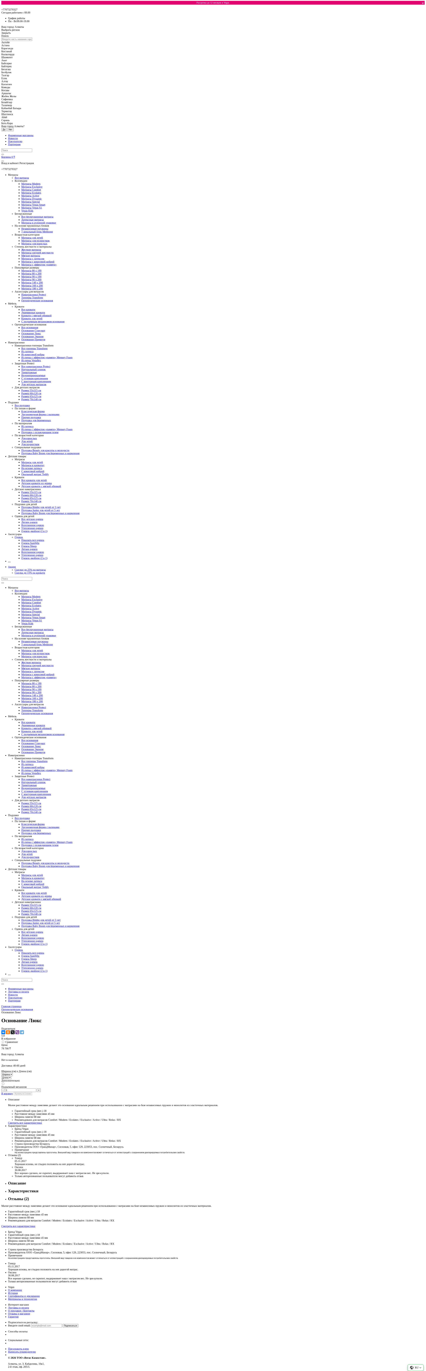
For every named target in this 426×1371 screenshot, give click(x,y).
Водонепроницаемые (33, 375)
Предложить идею (18, 1348)
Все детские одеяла (32, 519)
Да (4, 129)
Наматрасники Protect (33, 294)
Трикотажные (29, 372)
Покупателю (15, 141)
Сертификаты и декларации (24, 1296)
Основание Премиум (33, 339)
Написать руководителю (22, 1351)
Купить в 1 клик (23, 1093)
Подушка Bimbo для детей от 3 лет (41, 507)
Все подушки (22, 405)
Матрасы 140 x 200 (32, 282)
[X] (13, 1032)
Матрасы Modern (30, 183)
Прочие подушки (31, 417)
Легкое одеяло (29, 522)
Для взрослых (29, 438)
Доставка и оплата (18, 991)
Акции (12, 566)
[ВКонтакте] (3, 1032)
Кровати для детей (31, 318)
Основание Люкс (31, 333)
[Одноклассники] (8, 1032)
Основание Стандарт (33, 330)
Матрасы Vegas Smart (33, 204)
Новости (13, 138)
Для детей (27, 441)
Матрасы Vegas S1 (31, 207)
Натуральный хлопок (33, 369)
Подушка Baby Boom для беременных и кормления (50, 453)
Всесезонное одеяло (32, 525)
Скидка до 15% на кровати (30, 572)
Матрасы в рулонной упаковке (38, 222)
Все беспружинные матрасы (37, 216)
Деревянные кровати (33, 312)
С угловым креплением (34, 378)
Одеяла (19, 537)
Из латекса (27, 351)
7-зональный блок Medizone (37, 231)
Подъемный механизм (14, 1086)
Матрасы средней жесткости (37, 252)
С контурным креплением (36, 381)
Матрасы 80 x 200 (31, 273)
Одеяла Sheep (29, 546)
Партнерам (14, 144)
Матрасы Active (30, 195)
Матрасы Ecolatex (31, 192)
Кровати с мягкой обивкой (36, 315)
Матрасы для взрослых (34, 243)
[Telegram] (22, 1032)
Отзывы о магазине (19, 1313)
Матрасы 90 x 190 (31, 276)
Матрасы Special (30, 201)
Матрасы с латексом (32, 258)
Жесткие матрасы (31, 249)
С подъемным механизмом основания (42, 321)
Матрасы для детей (32, 237)
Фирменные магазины (20, 135)
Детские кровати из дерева (36, 483)
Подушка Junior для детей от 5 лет (40, 510)
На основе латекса (31, 468)
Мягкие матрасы (30, 255)
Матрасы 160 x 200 (32, 285)
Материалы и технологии (22, 1299)
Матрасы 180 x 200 (32, 288)
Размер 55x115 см (31, 390)
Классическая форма (33, 411)
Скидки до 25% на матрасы (30, 569)
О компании (15, 1290)
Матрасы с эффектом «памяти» (39, 264)
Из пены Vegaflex (31, 360)
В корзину (7, 1093)
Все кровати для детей (34, 480)
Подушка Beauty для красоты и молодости (45, 450)
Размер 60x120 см (31, 393)
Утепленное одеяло (32, 528)
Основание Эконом (32, 336)
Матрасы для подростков (35, 240)
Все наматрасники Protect (35, 366)
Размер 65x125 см (31, 396)
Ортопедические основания (37, 300)
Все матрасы (22, 177)
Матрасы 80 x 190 (31, 270)
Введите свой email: (19, 1325)
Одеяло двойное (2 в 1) (34, 531)
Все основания (29, 327)
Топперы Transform (32, 297)
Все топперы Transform (34, 348)
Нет (10, 129)
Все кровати (28, 309)
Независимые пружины (34, 228)
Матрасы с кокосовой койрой (37, 261)
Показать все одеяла (32, 540)
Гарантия (13, 1316)
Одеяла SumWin (30, 543)
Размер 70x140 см (31, 399)
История (13, 1293)
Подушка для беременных (36, 420)
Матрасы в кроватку (32, 465)
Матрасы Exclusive (31, 186)
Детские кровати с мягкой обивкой (41, 486)
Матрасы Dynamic (31, 198)
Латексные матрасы (32, 219)
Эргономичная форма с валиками (40, 414)
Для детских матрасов (33, 384)
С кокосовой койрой (32, 471)
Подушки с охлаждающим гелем (39, 432)
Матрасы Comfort (31, 189)
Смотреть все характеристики (25, 1122)
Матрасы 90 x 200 (31, 279)
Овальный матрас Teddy (35, 474)
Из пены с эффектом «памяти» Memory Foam (46, 357)
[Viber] (17, 1032)
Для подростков (30, 444)
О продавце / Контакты (21, 1310)
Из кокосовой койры (32, 354)
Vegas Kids (27, 210)
